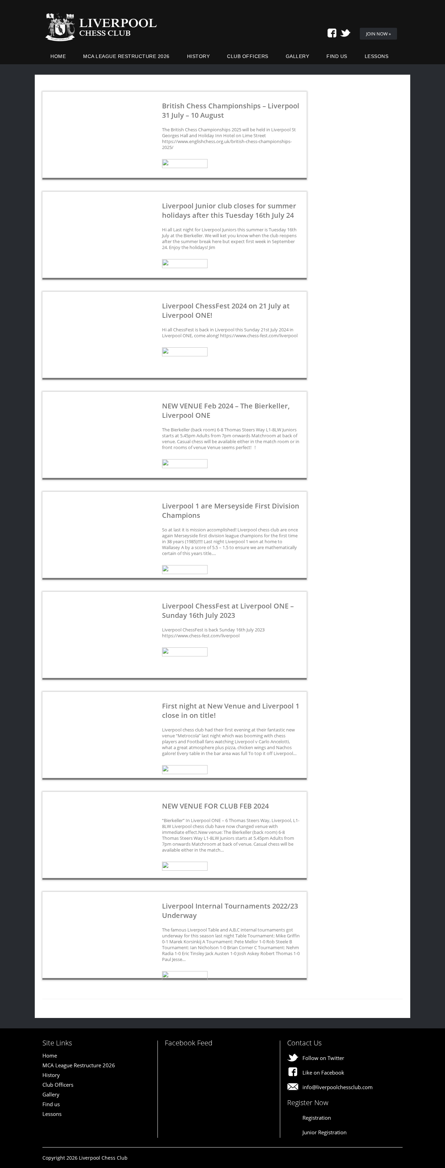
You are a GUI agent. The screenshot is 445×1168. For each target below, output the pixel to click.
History (198, 56)
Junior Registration (324, 1132)
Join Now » (378, 34)
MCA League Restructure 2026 (126, 56)
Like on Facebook (323, 1072)
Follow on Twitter (323, 1057)
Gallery (297, 56)
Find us (336, 56)
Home (58, 56)
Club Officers (247, 56)
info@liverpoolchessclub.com (337, 1087)
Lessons (377, 56)
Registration (316, 1117)
